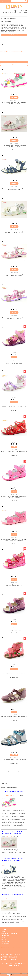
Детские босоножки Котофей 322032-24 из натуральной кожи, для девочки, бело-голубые (14, 760)
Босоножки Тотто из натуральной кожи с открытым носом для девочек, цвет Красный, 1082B (14, 452)
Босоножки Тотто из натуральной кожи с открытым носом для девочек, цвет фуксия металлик (14, 584)
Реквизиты (3, 931)
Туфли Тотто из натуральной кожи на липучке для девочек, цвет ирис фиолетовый (14, 717)
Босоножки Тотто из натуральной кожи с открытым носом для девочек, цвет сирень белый (14, 629)
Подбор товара (14, 35)
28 (16, 149)
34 (17, 278)
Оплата (3, 937)
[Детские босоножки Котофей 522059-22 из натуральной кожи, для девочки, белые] (14, 123)
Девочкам (6, 18)
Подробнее (14, 97)
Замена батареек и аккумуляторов (9, 933)
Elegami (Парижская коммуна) (16, 51)
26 (17, 106)
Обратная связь (5, 935)
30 (16, 192)
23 (17, 677)
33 (20, 192)
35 (19, 278)
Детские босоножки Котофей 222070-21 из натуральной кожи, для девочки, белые (14, 103)
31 (17, 192)
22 (15, 677)
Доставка (3, 929)
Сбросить (14, 64)
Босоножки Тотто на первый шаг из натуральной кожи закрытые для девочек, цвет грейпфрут (14, 674)
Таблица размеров (5, 943)
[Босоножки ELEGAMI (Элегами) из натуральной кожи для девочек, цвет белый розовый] (14, 383)
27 (14, 149)
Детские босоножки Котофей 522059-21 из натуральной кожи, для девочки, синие (14, 189)
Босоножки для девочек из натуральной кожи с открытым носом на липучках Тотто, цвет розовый (14, 540)
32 (17, 149)
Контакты (3, 939)
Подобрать (14, 62)
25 (15, 106)
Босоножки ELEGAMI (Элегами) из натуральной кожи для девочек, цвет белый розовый (14, 407)
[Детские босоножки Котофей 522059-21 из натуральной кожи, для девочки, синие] (14, 166)
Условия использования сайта (14, 968)
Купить (14, 357)
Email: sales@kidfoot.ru (9, 960)
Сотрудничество (5, 941)
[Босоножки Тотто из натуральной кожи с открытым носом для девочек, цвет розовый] (14, 473)
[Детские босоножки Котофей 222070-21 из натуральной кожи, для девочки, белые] (14, 80)
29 (14, 192)
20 (16, 366)
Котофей (6, 51)
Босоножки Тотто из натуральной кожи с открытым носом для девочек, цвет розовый (14, 497)
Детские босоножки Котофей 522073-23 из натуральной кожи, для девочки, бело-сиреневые (14, 274)
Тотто (1, 51)
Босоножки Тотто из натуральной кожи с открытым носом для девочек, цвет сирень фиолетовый (14, 362)
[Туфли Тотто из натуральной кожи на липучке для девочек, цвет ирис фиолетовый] (14, 695)
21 (17, 410)
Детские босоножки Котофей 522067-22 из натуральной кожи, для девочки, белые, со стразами (14, 232)
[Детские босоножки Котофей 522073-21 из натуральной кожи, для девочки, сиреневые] (14, 295)
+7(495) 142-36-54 (20, 11)
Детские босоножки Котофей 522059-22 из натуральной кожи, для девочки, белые (14, 146)
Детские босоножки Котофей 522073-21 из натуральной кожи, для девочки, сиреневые (14, 317)
